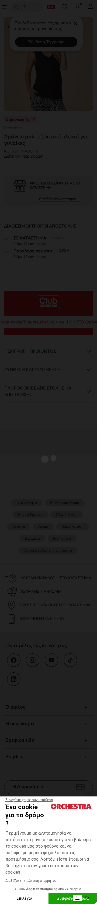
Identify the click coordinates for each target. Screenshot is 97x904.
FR (87, 898)
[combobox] (77, 898)
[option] (87, 898)
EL (77, 898)
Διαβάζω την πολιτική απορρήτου (31, 881)
